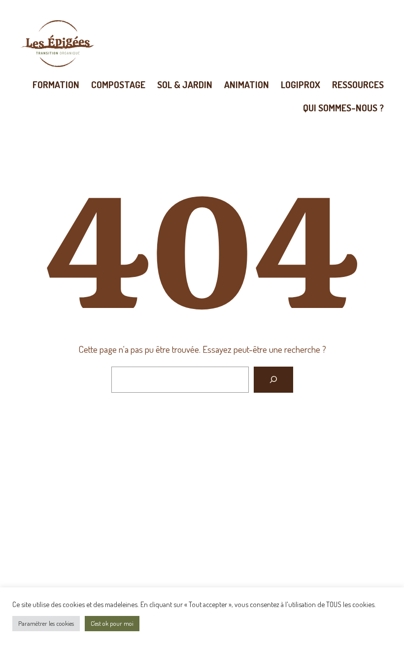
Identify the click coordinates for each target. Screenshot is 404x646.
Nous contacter (202, 526)
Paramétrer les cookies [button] (46, 623)
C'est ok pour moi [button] (112, 623)
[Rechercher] (273, 380)
